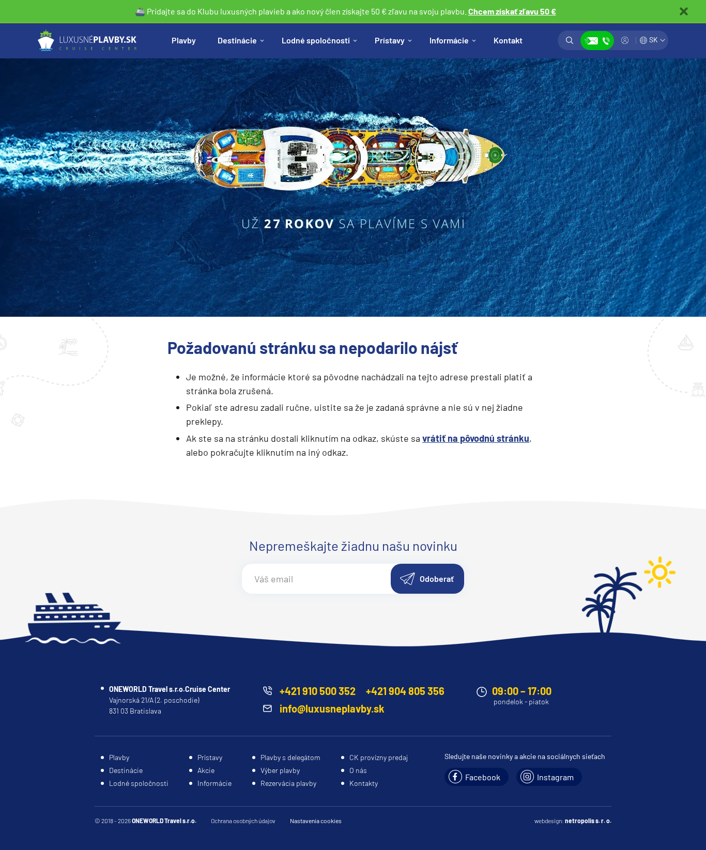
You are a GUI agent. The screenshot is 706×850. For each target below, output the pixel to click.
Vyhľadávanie (569, 40)
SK (653, 39)
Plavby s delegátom (290, 757)
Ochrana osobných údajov (243, 820)
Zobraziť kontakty (597, 40)
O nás (358, 770)
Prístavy (390, 40)
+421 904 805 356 (405, 691)
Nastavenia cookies (316, 820)
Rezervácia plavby (288, 783)
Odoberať (437, 578)
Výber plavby (280, 770)
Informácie (449, 40)
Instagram (555, 777)
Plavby (184, 40)
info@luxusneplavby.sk (332, 708)
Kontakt (508, 40)
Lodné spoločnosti (316, 40)
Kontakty (363, 783)
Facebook (482, 777)
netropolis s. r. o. (588, 820)
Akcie (205, 770)
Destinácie (237, 40)
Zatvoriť (684, 11)
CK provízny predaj (378, 757)
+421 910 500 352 (318, 691)
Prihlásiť (625, 40)
